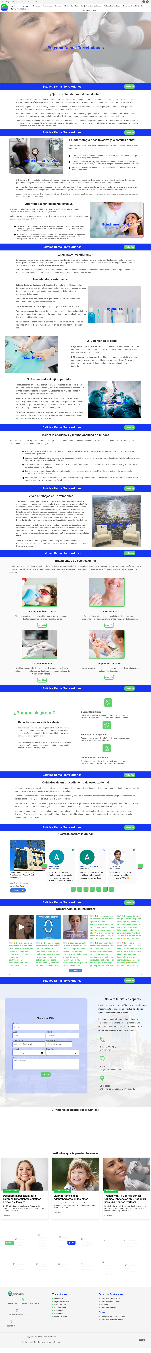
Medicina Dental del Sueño (73, 6)
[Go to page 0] (73, 889)
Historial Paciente (53, 1040)
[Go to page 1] (79, 889)
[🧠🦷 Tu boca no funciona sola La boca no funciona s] (75, 927)
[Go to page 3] (92, 889)
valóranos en (16, 890)
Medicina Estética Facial (112, 6)
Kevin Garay (84, 857)
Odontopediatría (62, 1191)
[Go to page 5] (105, 889)
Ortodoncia (111, 1191)
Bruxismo (58, 6)
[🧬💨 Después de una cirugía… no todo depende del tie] (129, 927)
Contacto (86, 10)
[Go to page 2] (86, 889)
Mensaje (16, 1058)
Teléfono (49, 1032)
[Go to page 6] (111, 889)
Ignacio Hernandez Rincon (59, 857)
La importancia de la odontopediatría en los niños (71, 1197)
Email (14, 1032)
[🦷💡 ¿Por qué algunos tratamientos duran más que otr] (48, 954)
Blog (94, 10)
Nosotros (36, 6)
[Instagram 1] (147, 1)
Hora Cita (50, 1049)
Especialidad (17, 1040)
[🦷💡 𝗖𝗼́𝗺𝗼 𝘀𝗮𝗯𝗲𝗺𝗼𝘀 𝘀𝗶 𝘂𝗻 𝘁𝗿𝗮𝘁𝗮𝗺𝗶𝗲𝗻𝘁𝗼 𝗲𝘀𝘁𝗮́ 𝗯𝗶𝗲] (21, 954)
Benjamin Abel (116, 857)
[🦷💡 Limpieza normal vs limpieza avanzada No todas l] (75, 954)
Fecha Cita (17, 1049)
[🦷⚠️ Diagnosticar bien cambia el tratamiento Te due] (102, 954)
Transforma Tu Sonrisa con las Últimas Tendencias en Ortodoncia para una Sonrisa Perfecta (125, 1198)
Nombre (15, 1023)
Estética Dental (11, 1191)
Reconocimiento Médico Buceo (134, 6)
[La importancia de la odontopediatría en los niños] (75, 1174)
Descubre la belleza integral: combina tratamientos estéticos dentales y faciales (22, 1198)
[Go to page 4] (98, 889)
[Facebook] (143, 1)
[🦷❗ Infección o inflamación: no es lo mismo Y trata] (129, 954)
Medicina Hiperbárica (93, 6)
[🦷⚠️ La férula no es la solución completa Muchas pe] (48, 927)
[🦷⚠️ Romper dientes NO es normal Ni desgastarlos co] (21, 927)
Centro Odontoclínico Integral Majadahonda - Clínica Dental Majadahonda (22, 874)
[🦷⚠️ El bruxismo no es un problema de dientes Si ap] (102, 927)
